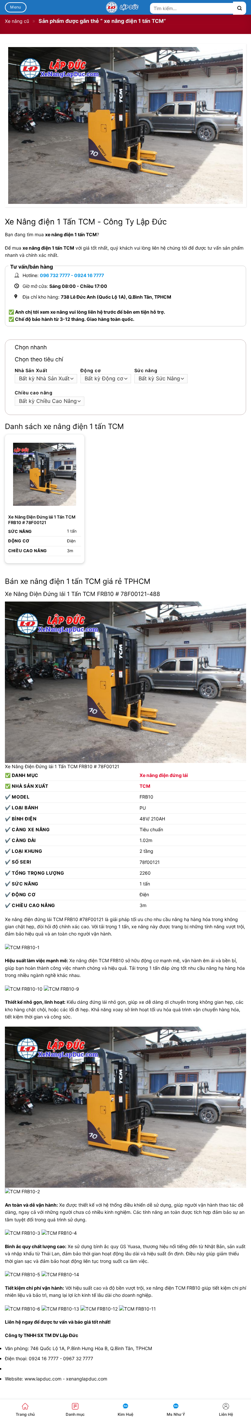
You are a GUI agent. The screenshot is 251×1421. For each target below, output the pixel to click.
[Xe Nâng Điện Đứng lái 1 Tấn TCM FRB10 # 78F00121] (44, 474)
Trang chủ (25, 1414)
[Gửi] (239, 8)
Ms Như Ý (176, 1414)
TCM (145, 786)
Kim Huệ (125, 1414)
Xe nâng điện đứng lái (164, 775)
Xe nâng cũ (17, 21)
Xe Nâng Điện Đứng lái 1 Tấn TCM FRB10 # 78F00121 (41, 519)
